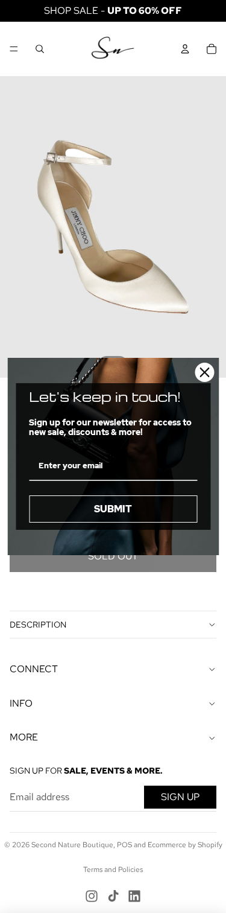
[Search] (40, 49)
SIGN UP (180, 797)
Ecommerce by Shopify (185, 845)
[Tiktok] (113, 896)
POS (124, 845)
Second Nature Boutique (72, 845)
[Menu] (14, 49)
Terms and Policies (113, 869)
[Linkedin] (134, 896)
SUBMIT (113, 509)
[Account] (185, 49)
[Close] (204, 372)
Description (38, 624)
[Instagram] (91, 896)
